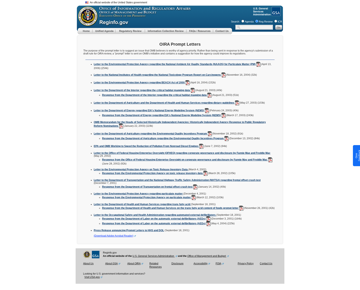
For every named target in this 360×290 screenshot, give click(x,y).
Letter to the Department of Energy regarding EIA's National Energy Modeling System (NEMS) (149, 110)
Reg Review (266, 21)
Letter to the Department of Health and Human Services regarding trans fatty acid (142, 204)
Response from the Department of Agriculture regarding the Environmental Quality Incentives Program (163, 138)
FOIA (218, 263)
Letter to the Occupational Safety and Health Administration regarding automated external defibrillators (155, 214)
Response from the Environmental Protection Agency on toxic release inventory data (152, 173)
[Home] (85, 33)
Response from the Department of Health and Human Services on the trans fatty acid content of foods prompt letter (170, 208)
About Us (88, 263)
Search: (235, 21)
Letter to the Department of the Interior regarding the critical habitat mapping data (142, 90)
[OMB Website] (86, 24)
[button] (103, 31)
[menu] (103, 31)
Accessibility (201, 263)
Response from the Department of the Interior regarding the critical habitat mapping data (154, 95)
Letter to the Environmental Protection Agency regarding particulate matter (138, 193)
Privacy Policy (246, 263)
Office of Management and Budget (206, 256)
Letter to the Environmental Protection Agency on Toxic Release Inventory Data (141, 169)
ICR (280, 21)
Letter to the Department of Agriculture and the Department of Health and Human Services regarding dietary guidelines (164, 102)
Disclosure (177, 263)
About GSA (111, 263)
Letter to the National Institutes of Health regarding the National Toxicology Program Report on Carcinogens (157, 74)
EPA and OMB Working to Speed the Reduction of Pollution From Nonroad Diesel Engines (146, 146)
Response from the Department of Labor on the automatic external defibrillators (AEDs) (154, 218)
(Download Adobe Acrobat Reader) (113, 235)
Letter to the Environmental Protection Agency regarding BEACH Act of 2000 (139, 82)
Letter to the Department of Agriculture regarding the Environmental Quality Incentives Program (151, 133)
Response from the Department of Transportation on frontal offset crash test (147, 186)
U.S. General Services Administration (153, 256)
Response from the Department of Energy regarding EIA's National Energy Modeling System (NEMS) (161, 115)
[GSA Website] (275, 14)
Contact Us (266, 263)
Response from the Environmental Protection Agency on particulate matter (146, 197)
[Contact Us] (222, 33)
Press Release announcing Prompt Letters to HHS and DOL (129, 230)
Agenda (249, 21)
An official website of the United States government (118, 2)
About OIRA (134, 263)
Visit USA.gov (92, 277)
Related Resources (155, 265)
